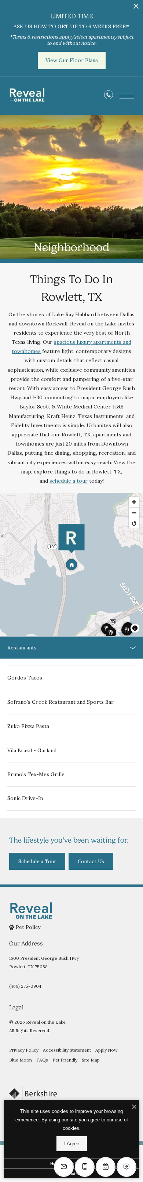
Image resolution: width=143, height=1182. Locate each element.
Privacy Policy (23, 1050)
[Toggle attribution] (135, 628)
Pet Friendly (64, 1060)
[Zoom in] (134, 502)
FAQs (42, 1060)
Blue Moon (20, 1060)
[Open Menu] (127, 96)
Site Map (91, 1060)
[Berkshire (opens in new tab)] (33, 1093)
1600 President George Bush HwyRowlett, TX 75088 (44, 962)
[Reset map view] (134, 523)
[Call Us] (108, 96)
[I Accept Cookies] (134, 1107)
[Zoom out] (134, 512)
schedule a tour (69, 481)
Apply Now (106, 1050)
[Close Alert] (136, 8)
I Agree (71, 1143)
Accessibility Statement (67, 1050)
